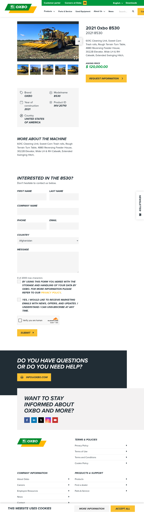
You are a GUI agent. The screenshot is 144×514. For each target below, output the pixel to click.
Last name (56, 191)
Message (23, 249)
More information (91, 508)
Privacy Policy (51, 292)
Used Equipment (83, 11)
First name (24, 191)
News (111, 11)
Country (23, 235)
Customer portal (52, 2)
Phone (21, 220)
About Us (98, 11)
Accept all (123, 508)
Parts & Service (65, 11)
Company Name (27, 206)
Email (53, 220)
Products (48, 11)
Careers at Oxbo (75, 2)
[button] (78, 41)
